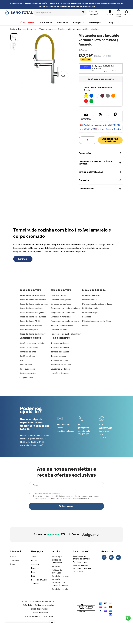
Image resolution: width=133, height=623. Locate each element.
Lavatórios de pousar (60, 373)
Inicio (12, 29)
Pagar (12, 564)
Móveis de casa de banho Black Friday (96, 323)
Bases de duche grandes (30, 325)
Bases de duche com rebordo (32, 299)
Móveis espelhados (91, 295)
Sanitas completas (27, 373)
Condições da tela (60, 589)
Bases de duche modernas (31, 308)
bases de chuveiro (39, 580)
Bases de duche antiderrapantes (33, 304)
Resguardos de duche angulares (65, 308)
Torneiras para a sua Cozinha (52, 29)
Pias (33, 576)
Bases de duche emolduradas (32, 317)
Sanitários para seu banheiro (32, 343)
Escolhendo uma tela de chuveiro (82, 569)
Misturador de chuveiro (61, 364)
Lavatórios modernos (60, 369)
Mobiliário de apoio (90, 312)
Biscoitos (56, 566)
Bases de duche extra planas (32, 295)
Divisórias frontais (59, 295)
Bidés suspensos (27, 369)
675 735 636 (83, 434)
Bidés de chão (25, 364)
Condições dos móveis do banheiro (60, 583)
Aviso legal (48, 616)
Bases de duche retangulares (32, 312)
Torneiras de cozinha (27, 29)
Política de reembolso (44, 605)
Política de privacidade (40, 609)
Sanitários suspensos (28, 347)
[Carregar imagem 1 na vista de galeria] (14, 37)
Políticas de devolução (57, 571)
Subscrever (66, 506)
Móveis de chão (89, 299)
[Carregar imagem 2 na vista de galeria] (14, 46)
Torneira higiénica (58, 356)
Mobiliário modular (90, 308)
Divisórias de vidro (59, 329)
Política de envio (34, 616)
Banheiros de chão (27, 352)
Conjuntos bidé (26, 377)
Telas (33, 556)
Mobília (34, 560)
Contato (13, 556)
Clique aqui (103, 437)
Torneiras (35, 584)
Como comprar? (81, 551)
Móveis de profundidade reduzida (97, 304)
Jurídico (56, 551)
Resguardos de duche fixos (63, 312)
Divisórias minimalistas (61, 317)
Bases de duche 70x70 (30, 321)
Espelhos (35, 568)
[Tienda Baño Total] (19, 12)
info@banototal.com (65, 431)
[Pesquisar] (84, 12)
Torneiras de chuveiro (60, 347)
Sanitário (35, 564)
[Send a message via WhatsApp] (128, 618)
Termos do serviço (40, 612)
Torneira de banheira (60, 352)
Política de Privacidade (51, 494)
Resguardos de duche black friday (66, 334)
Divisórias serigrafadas (61, 304)
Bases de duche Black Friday (32, 334)
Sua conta (14, 560)
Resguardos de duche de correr (65, 321)
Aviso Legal (57, 556)
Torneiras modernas (60, 343)
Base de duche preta (28, 329)
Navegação (37, 551)
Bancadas (86, 317)
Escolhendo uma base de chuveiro (80, 563)
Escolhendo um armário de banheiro (81, 557)
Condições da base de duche (60, 577)
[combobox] (60, 13)
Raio (33, 572)
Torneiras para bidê (59, 360)
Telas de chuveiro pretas (62, 325)
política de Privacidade (57, 561)
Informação (16, 551)
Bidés (22, 360)
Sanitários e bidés (27, 356)
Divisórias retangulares (61, 299)
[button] (126, 13)
